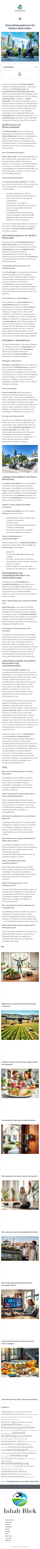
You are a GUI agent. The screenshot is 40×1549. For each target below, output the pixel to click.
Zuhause (8, 1522)
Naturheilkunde (33, 1450)
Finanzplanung (33, 1430)
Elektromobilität (26, 1422)
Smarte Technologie (29, 1458)
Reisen (7, 1531)
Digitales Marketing (20, 1417)
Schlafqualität (5, 1456)
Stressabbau (6, 1461)
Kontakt (8, 1538)
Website (8, 1540)
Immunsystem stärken (13, 1441)
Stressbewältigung (15, 1463)
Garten (7, 1524)
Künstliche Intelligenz (14, 1444)
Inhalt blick (9, 1520)
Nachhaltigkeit (17, 1450)
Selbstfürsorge (18, 1455)
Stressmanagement (6, 1466)
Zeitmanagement (29, 1476)
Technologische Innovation (23, 1466)
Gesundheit (24, 1436)
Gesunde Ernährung (13, 1434)
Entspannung (26, 1425)
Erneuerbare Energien (8, 1430)
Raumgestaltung (27, 1453)
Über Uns (8, 1536)
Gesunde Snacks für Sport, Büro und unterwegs (20, 1399)
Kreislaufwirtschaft (31, 1441)
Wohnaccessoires (24, 1474)
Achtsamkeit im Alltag (23, 1412)
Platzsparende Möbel (9, 1453)
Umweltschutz (9, 1471)
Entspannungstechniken (18, 1427)
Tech (3, 1481)
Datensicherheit (7, 1417)
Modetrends (14, 1447)
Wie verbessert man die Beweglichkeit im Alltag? (20, 1232)
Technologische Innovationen (12, 1469)
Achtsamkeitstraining (12, 1414)
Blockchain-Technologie (30, 1414)
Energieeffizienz (11, 1424)
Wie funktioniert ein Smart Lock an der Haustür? (20, 1176)
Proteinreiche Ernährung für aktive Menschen (19, 1120)
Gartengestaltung (6, 1433)
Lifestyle (8, 1527)
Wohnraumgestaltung (12, 1476)
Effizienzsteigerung (10, 1422)
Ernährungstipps (21, 1430)
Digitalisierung (16, 1419)
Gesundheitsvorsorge (20, 1439)
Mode (7, 1529)
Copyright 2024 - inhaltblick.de (20, 1547)
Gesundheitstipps (7, 1439)
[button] (20, 18)
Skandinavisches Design (12, 1458)
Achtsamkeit (7, 1412)
